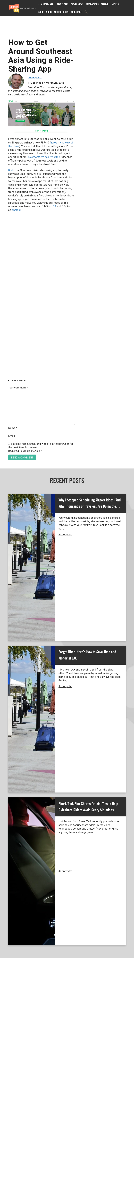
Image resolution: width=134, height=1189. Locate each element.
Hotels (115, 4)
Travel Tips (62, 4)
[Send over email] (3, 605)
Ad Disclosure (61, 12)
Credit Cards (48, 4)
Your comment (18, 387)
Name (12, 428)
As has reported (44, 157)
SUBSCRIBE (76, 12)
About (49, 12)
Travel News (77, 4)
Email (12, 436)
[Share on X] (3, 591)
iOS (54, 206)
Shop (40, 12)
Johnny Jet (35, 77)
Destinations (92, 4)
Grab (11, 170)
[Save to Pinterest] (3, 598)
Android (16, 210)
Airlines (105, 4)
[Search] (86, 12)
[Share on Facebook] (3, 583)
